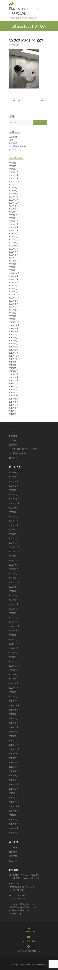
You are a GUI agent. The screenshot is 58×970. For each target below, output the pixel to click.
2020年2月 (13, 316)
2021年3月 (13, 285)
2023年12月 (14, 215)
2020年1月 (13, 319)
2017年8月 (13, 402)
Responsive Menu (47, 4)
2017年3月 (13, 414)
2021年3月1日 (18, 45)
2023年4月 (13, 233)
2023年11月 (14, 218)
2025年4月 (13, 197)
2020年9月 (13, 301)
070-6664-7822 (29, 931)
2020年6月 (13, 310)
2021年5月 (13, 279)
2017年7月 (13, 405)
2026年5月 (13, 166)
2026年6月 (13, 163)
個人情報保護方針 (17, 146)
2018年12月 (14, 356)
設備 (11, 140)
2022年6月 (13, 252)
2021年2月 (13, 288)
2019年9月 (13, 328)
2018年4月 (13, 377)
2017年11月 (14, 393)
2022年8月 (13, 246)
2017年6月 (13, 408)
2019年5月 (13, 340)
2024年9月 (13, 206)
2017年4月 (13, 411)
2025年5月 (13, 194)
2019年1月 (13, 353)
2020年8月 (13, 304)
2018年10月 (14, 359)
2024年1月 (13, 212)
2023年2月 (13, 236)
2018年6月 (13, 371)
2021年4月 (13, 282)
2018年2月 (13, 383)
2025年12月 (14, 181)
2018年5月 (13, 374)
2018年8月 (13, 365)
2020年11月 (14, 298)
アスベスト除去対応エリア (24, 449)
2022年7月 (13, 249)
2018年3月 (13, 380)
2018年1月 (13, 386)
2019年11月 (14, 322)
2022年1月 (13, 267)
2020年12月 (14, 295)
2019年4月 (13, 344)
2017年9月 (13, 399)
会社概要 (13, 137)
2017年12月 (14, 389)
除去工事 (13, 861)
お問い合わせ (15, 149)
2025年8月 (13, 191)
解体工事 (13, 856)
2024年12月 (14, 203)
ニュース (13, 847)
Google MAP (15, 890)
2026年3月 (13, 172)
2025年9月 (13, 187)
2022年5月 (13, 255)
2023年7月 (13, 224)
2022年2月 (13, 264)
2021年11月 (14, 270)
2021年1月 (13, 292)
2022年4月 (13, 258)
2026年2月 (13, 175)
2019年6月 (13, 337)
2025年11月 (14, 184)
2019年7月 (13, 334)
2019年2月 (13, 350)
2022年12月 (14, 239)
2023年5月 (13, 230)
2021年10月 (14, 273)
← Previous (15, 100)
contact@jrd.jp (29, 941)
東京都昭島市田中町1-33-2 (29, 951)
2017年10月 (14, 396)
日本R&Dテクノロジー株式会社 (24, 11)
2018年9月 (13, 362)
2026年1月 (13, 178)
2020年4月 (13, 313)
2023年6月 (13, 227)
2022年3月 (13, 261)
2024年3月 (13, 209)
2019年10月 (14, 325)
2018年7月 (13, 368)
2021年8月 (13, 276)
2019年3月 (13, 347)
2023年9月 (13, 221)
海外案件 (13, 852)
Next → (44, 100)
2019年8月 (13, 331)
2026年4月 (13, 169)
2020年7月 (13, 307)
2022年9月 (13, 243)
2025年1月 (13, 200)
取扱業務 (13, 143)
